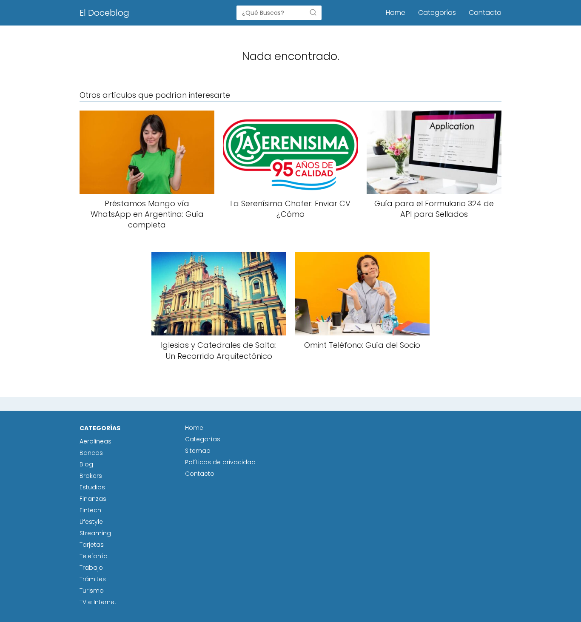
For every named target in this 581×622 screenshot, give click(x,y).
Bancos (91, 453)
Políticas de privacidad (220, 462)
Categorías (437, 12)
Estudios (92, 487)
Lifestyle (91, 521)
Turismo (92, 590)
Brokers (91, 475)
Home (395, 12)
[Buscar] (313, 12)
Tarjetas (92, 544)
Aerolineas (95, 441)
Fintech (90, 510)
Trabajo (91, 567)
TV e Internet (98, 602)
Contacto (485, 12)
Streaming (95, 533)
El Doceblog (104, 13)
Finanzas (93, 498)
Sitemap (198, 450)
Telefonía (94, 556)
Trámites (93, 579)
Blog (86, 464)
